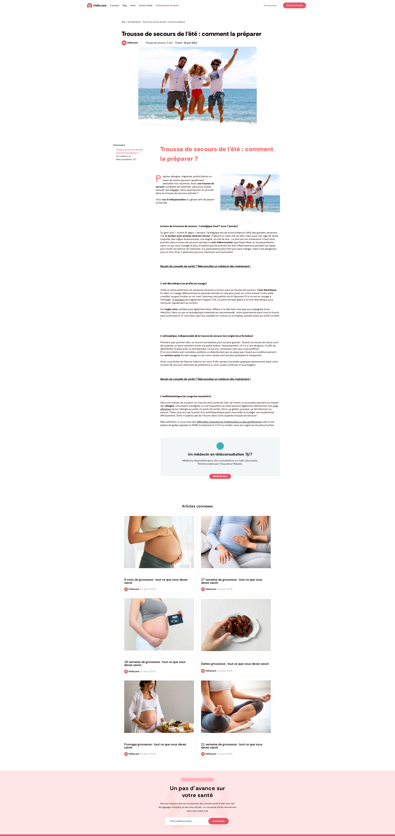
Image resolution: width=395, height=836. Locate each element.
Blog (125, 5)
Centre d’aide (145, 5)
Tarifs (132, 5)
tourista (179, 299)
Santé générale (129, 26)
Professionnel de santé (167, 5)
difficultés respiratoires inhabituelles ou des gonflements (229, 421)
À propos (114, 5)
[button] (270, 5)
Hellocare (132, 42)
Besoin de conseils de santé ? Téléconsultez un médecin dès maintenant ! (205, 266)
